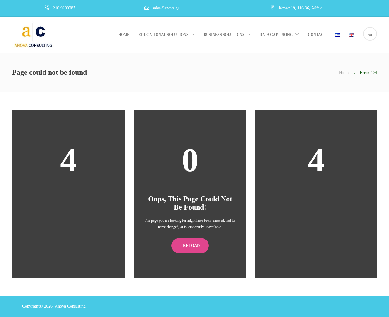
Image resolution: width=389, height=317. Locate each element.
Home (344, 72)
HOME (123, 34)
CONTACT (317, 34)
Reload (191, 245)
